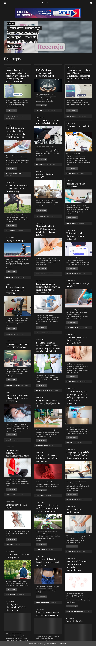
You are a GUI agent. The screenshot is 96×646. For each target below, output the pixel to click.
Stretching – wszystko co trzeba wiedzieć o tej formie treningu (17, 188)
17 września (81, 551)
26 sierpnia (81, 173)
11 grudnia (81, 273)
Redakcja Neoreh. (11, 49)
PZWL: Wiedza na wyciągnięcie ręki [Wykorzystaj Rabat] (45, 72)
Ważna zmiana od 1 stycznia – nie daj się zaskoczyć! (75, 236)
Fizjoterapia (11, 23)
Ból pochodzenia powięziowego (73, 511)
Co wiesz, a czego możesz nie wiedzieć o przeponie (47, 613)
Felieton (9, 125)
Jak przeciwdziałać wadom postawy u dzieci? (17, 556)
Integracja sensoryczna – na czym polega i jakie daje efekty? (48, 403)
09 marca (20, 230)
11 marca (81, 499)
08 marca (9, 175)
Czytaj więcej (11, 110)
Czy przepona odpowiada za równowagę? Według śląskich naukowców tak (77, 455)
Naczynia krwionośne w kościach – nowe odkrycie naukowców (47, 458)
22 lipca (50, 333)
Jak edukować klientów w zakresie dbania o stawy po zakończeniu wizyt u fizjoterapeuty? (48, 288)
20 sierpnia (25, 385)
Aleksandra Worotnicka (73, 327)
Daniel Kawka (40, 495)
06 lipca (52, 445)
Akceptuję (63, 643)
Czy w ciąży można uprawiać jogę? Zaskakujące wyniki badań (17, 452)
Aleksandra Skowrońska (43, 390)
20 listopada (51, 110)
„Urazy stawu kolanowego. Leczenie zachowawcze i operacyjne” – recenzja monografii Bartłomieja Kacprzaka (24, 37)
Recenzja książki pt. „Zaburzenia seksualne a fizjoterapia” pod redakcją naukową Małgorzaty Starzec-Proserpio (17, 75)
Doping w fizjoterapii (15, 240)
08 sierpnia (18, 440)
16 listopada (82, 116)
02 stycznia (50, 549)
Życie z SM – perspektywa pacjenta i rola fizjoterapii (47, 122)
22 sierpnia (21, 594)
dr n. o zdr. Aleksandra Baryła (14, 173)
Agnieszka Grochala (42, 445)
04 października (19, 277)
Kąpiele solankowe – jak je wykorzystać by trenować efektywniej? (17, 398)
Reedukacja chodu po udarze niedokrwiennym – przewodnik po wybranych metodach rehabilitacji (48, 347)
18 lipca (54, 602)
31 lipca (84, 327)
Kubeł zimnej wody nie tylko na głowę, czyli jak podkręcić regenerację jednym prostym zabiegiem (76, 397)
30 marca (81, 223)
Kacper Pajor (9, 277)
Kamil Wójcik (70, 442)
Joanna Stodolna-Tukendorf (74, 611)
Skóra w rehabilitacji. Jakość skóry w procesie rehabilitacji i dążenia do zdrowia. (47, 230)
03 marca (48, 495)
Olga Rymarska (40, 549)
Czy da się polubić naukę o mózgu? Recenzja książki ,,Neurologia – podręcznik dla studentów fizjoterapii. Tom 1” (78, 75)
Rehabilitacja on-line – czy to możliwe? (76, 185)
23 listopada (10, 118)
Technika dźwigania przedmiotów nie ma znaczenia (15, 290)
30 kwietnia (51, 216)
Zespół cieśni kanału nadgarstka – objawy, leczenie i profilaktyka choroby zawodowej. (15, 132)
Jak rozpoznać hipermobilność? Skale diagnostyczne (16, 607)
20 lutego (18, 544)
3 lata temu (20, 49)
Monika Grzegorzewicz (42, 602)
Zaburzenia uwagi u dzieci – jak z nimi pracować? (17, 345)
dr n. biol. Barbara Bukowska (14, 116)
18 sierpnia (79, 442)
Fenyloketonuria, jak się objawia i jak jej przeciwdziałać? (76, 340)
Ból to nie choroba (74, 621)
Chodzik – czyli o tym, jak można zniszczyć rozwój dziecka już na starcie (47, 508)
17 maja (87, 611)
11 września (51, 164)
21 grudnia (21, 334)
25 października (82, 381)
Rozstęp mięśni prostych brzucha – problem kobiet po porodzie (47, 562)
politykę (53, 643)
